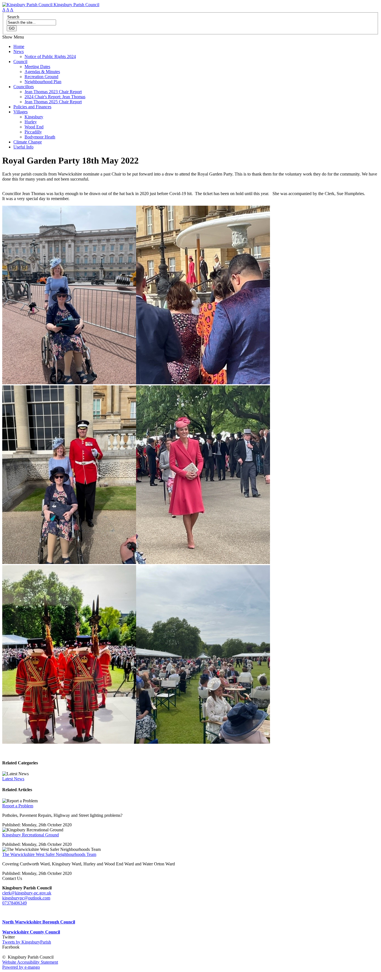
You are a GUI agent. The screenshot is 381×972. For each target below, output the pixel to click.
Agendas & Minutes (42, 71)
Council (20, 61)
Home (18, 46)
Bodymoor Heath (40, 137)
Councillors (23, 86)
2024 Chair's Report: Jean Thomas (55, 96)
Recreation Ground (41, 76)
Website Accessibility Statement (30, 962)
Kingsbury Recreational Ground (30, 834)
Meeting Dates (37, 66)
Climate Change (27, 142)
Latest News (13, 778)
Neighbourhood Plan (43, 81)
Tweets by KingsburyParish (26, 942)
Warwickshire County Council (31, 932)
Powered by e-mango (21, 967)
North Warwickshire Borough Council (38, 922)
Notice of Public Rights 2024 (50, 56)
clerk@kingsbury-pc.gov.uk (26, 893)
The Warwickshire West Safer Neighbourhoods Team (49, 854)
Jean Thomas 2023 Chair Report (53, 91)
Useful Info (23, 147)
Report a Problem (17, 805)
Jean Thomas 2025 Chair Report (53, 101)
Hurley (31, 121)
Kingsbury (34, 116)
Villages (20, 111)
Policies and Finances (32, 106)
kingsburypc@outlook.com (26, 898)
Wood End (34, 126)
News (18, 51)
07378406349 (14, 903)
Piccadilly (33, 131)
